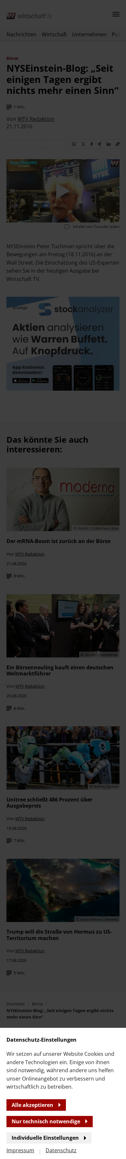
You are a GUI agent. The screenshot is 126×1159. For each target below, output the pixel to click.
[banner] (63, 579)
